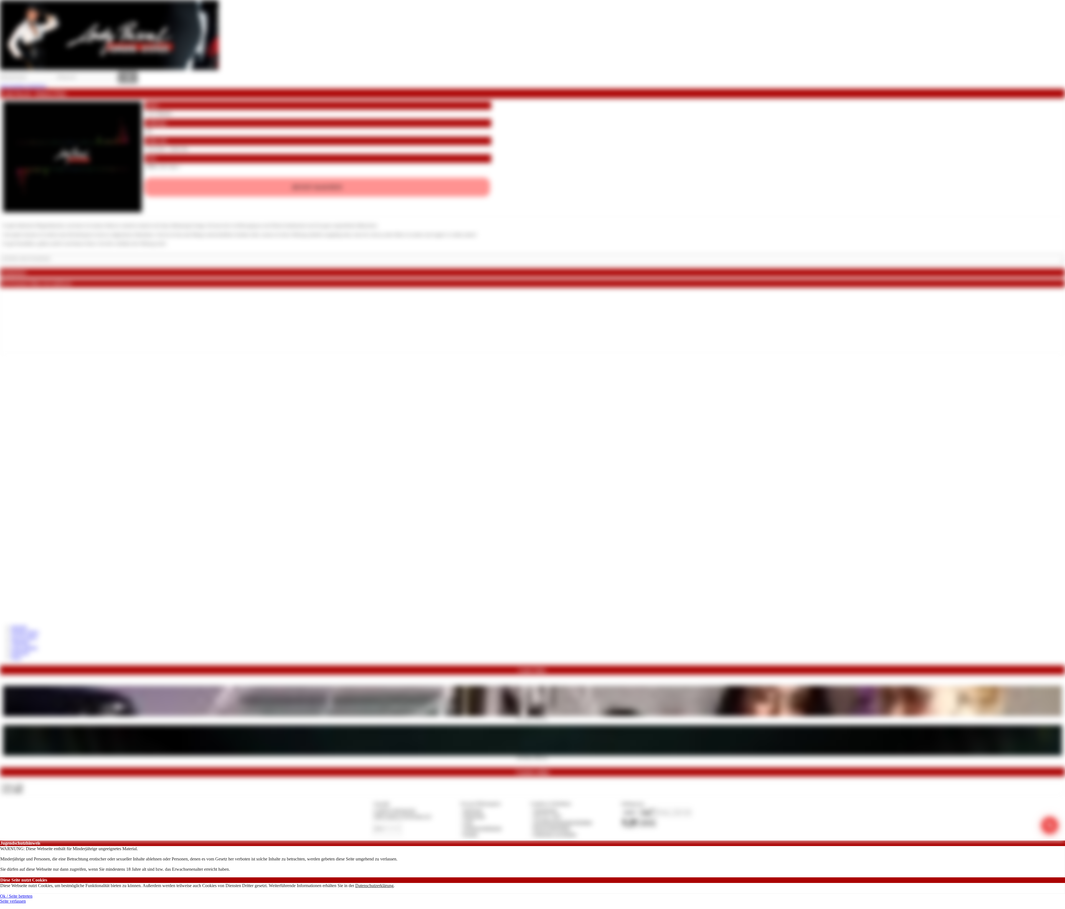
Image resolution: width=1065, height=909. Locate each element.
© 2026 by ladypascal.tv (394, 810)
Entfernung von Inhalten (555, 834)
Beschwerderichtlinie (552, 828)
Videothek (20, 642)
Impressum (473, 810)
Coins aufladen (24, 647)
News (16, 657)
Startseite (19, 627)
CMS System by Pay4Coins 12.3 (402, 816)
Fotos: (12, 790)
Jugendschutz (545, 810)
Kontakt (470, 834)
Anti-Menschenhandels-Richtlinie (562, 822)
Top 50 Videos (24, 637)
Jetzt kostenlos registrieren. (23, 86)
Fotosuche (20, 652)
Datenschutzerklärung (374, 885)
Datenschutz (474, 816)
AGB (468, 822)
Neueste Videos (25, 632)
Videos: (12, 785)
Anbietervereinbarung (482, 828)
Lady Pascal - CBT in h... (532, 718)
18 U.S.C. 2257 (547, 816)
